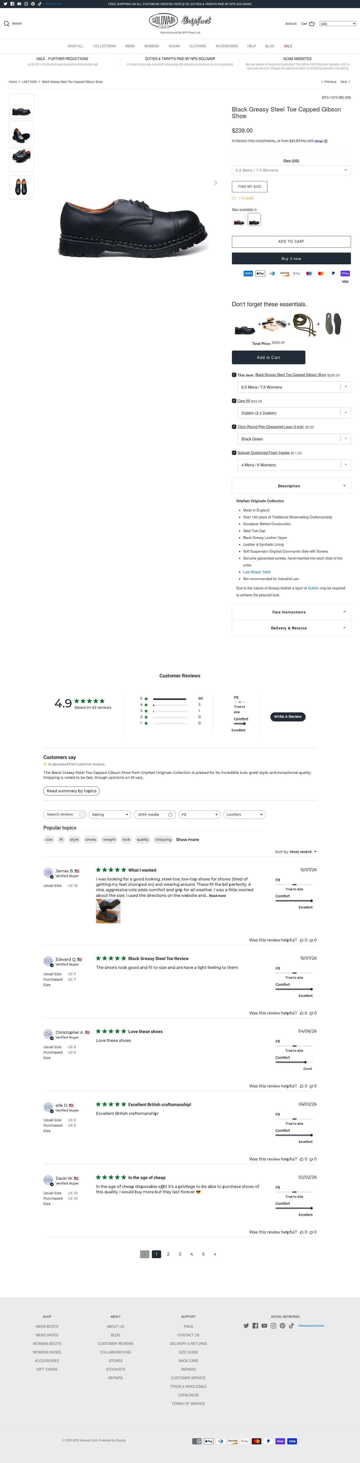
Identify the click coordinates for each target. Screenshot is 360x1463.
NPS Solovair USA (85, 1440)
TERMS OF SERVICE (188, 1403)
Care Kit (244, 400)
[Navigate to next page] (215, 1254)
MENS (130, 46)
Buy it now (291, 258)
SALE (288, 46)
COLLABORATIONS (115, 1352)
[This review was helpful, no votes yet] (301, 940)
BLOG (270, 46)
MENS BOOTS (47, 1326)
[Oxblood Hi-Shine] (239, 219)
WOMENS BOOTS (47, 1343)
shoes (90, 839)
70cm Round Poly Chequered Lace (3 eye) (271, 426)
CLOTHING (197, 46)
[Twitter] (5, 4)
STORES (115, 1360)
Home (13, 81)
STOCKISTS (115, 1369)
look (126, 839)
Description (289, 485)
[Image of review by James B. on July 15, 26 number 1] (108, 911)
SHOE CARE (188, 1360)
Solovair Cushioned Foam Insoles (264, 452)
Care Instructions (289, 612)
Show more (187, 839)
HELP (251, 46)
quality (143, 839)
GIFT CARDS (46, 1369)
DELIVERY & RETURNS (188, 1343)
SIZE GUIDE (188, 1352)
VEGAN (174, 46)
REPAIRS (115, 1377)
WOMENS (151, 46)
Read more (217, 896)
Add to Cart (291, 241)
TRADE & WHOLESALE (188, 1386)
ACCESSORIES (227, 46)
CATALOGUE (188, 1394)
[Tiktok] (40, 4)
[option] (132, 183)
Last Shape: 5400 (257, 571)
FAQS (188, 1326)
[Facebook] (12, 4)
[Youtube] (19, 4)
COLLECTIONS (104, 46)
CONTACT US (188, 1334)
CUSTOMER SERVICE (188, 1377)
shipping (163, 839)
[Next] (215, 182)
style (74, 839)
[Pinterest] (33, 4)
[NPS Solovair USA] (180, 23)
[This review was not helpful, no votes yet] (311, 940)
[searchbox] (60, 814)
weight (109, 839)
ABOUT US (115, 1326)
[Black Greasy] (254, 219)
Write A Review (288, 716)
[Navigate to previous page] (144, 1254)
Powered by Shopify (112, 1440)
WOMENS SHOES (47, 1352)
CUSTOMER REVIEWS (115, 1343)
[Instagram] (26, 4)
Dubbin (313, 587)
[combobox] (110, 814)
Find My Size (249, 186)
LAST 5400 (29, 81)
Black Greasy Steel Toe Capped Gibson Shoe (72, 81)
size (49, 839)
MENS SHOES (47, 1334)
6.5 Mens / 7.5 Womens (257, 170)
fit (61, 839)
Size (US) (291, 160)
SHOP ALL (76, 46)
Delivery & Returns (289, 627)
